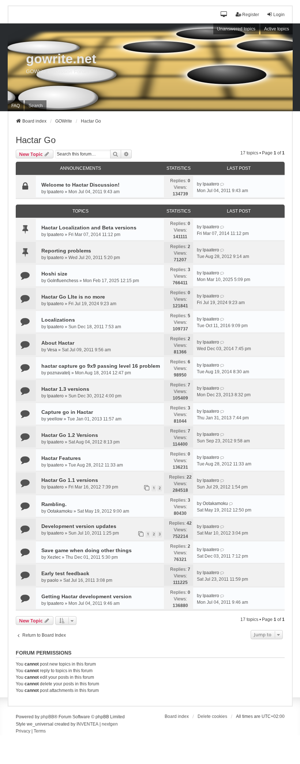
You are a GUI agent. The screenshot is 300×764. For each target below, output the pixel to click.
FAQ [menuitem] (15, 105)
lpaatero (55, 191)
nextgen (110, 724)
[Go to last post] (222, 184)
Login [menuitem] (279, 14)
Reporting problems (66, 251)
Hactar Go (36, 140)
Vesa (52, 349)
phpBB (47, 716)
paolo (53, 580)
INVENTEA (87, 724)
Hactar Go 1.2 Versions (69, 435)
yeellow (55, 419)
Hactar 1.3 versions (65, 389)
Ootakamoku (59, 511)
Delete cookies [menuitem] (212, 716)
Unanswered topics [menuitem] (236, 28)
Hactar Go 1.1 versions (69, 480)
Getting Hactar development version (86, 596)
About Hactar (57, 343)
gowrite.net (61, 58)
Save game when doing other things (86, 550)
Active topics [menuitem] (276, 28)
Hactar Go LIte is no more (73, 297)
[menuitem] (23, 731)
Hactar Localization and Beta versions (88, 228)
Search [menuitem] (36, 105)
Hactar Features (61, 458)
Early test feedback (65, 573)
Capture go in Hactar (67, 412)
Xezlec (54, 557)
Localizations (58, 320)
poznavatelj (58, 372)
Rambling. (54, 504)
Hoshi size (54, 274)
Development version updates (78, 526)
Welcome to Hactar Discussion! (80, 185)
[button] (224, 14)
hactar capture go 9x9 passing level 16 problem (100, 366)
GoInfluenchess (62, 280)
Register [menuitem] (250, 14)
